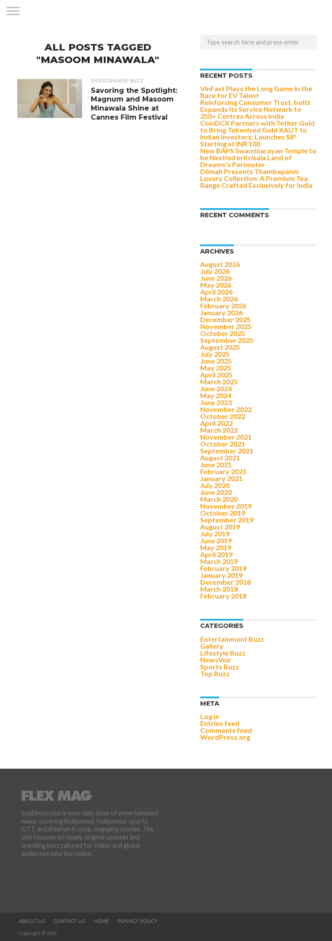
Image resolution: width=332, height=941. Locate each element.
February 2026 (223, 305)
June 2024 (216, 388)
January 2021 (221, 478)
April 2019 (216, 554)
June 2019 (216, 540)
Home (101, 921)
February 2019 (223, 568)
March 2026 (219, 299)
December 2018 (225, 582)
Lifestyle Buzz (223, 653)
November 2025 (226, 326)
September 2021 (226, 451)
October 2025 (222, 333)
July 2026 (215, 271)
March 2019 (219, 561)
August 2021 (220, 457)
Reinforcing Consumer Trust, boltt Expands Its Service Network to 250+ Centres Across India (255, 109)
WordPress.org (225, 737)
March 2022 (219, 430)
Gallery (211, 646)
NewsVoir (216, 660)
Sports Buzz (219, 666)
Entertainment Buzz (232, 639)
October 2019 (222, 513)
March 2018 (219, 589)
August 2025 (220, 347)
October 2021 (222, 444)
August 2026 (220, 264)
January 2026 (221, 312)
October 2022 (222, 416)
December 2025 (225, 319)
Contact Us (69, 921)
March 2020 (219, 499)
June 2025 (216, 361)
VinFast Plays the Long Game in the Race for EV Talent (256, 91)
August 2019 (220, 527)
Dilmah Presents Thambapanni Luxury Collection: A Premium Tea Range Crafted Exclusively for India (256, 178)
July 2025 (215, 354)
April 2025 (216, 375)
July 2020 (215, 485)
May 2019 (215, 547)
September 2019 (226, 520)
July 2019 (215, 533)
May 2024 (215, 395)
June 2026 (216, 278)
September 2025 (226, 340)
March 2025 (219, 381)
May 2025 (215, 368)
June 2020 (216, 492)
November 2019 (226, 506)
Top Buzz (215, 673)
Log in (209, 716)
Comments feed (226, 730)
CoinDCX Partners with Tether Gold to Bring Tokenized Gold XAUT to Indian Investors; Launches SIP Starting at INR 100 (257, 133)
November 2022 (226, 409)
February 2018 (223, 596)
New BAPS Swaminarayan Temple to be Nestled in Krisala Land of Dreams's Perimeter (258, 157)
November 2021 (226, 437)
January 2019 (221, 575)
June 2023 (216, 402)
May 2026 (215, 285)
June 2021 (216, 464)
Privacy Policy (137, 921)
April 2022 (216, 423)
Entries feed (219, 723)
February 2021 (223, 471)
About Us (32, 921)
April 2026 (216, 292)
